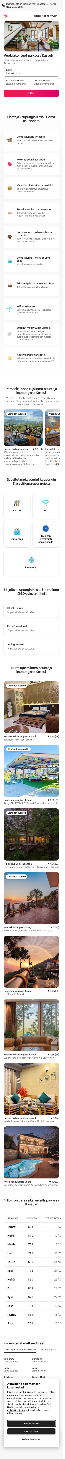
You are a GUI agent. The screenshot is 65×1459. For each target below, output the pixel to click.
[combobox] (31, 73)
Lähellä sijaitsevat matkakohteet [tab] (20, 1349)
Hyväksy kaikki (31, 1423)
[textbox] (17, 84)
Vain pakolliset (31, 1431)
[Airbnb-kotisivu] (6, 16)
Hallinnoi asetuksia (31, 1439)
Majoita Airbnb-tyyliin (45, 15)
